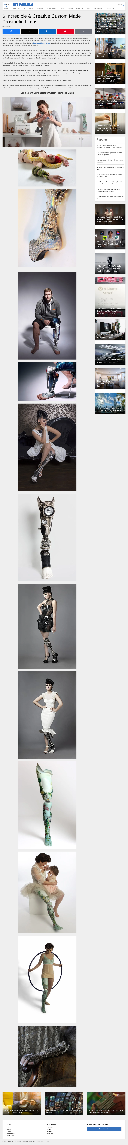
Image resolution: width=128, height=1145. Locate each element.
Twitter (49, 1130)
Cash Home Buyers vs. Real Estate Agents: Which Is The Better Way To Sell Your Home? (109, 128)
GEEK (88, 8)
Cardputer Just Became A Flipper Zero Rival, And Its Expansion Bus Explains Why (106, 1111)
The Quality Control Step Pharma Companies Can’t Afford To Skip (110, 103)
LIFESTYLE (79, 8)
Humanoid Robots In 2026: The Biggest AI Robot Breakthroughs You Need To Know (110, 219)
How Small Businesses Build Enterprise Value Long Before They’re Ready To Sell (109, 78)
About (8, 1128)
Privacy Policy (11, 1133)
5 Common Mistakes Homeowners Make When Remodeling (107, 383)
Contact (9, 1130)
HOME (6, 8)
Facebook (49, 1128)
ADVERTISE (110, 8)
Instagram (50, 1133)
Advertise (9, 1131)
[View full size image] (47, 122)
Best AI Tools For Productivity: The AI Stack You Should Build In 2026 (110, 243)
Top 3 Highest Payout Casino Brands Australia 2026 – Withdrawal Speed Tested (21, 1111)
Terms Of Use (10, 1135)
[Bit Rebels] (22, 5)
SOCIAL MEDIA (28, 8)
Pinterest (49, 1131)
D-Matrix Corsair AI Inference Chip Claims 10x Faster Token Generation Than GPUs (109, 311)
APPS (62, 8)
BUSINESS (40, 8)
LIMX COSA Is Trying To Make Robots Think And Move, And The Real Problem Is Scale (109, 268)
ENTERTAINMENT (52, 8)
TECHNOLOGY (16, 8)
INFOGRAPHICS (98, 8)
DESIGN (70, 8)
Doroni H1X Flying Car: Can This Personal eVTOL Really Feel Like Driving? (110, 359)
